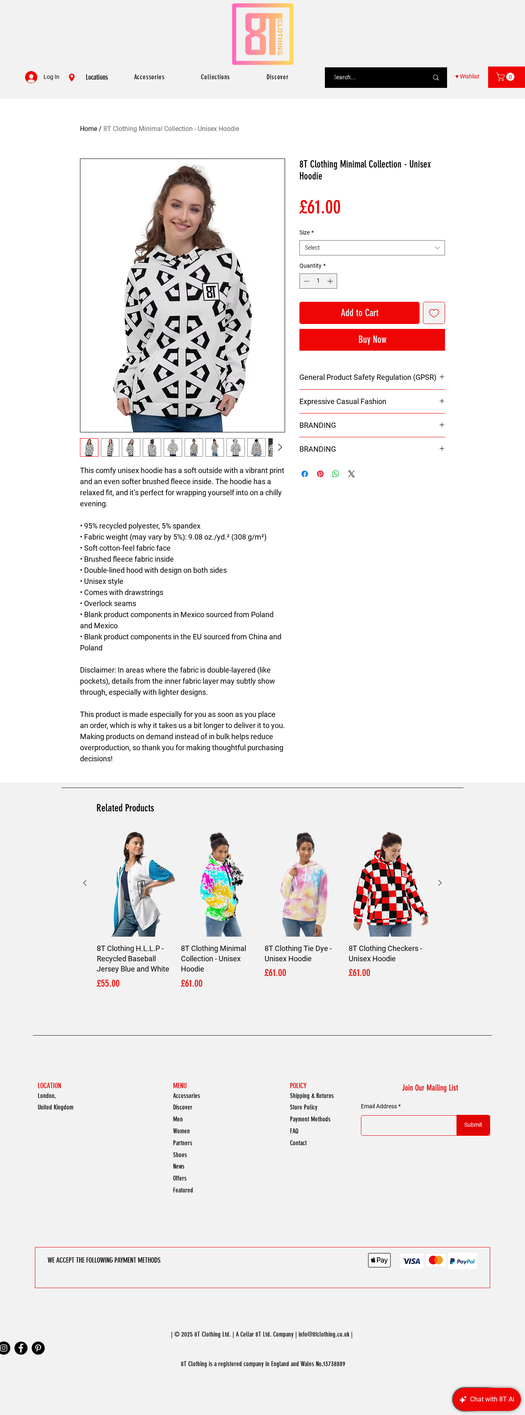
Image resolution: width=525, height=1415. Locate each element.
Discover (182, 1107)
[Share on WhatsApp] (336, 474)
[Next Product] (440, 883)
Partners (182, 1143)
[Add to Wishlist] (434, 313)
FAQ (294, 1131)
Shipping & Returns (312, 1096)
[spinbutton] (318, 281)
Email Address (379, 1106)
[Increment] (331, 281)
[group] (262, 910)
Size (306, 232)
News (179, 1166)
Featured (183, 1190)
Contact (298, 1143)
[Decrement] (306, 281)
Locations (97, 77)
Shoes (180, 1155)
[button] (506, 77)
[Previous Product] (85, 883)
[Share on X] (351, 474)
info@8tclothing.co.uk (324, 1334)
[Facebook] (20, 1348)
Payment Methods (310, 1119)
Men (178, 1119)
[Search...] (436, 77)
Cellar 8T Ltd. (256, 1334)
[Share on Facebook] (305, 474)
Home (88, 129)
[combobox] (372, 248)
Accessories (186, 1096)
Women (181, 1131)
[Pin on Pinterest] (320, 474)
